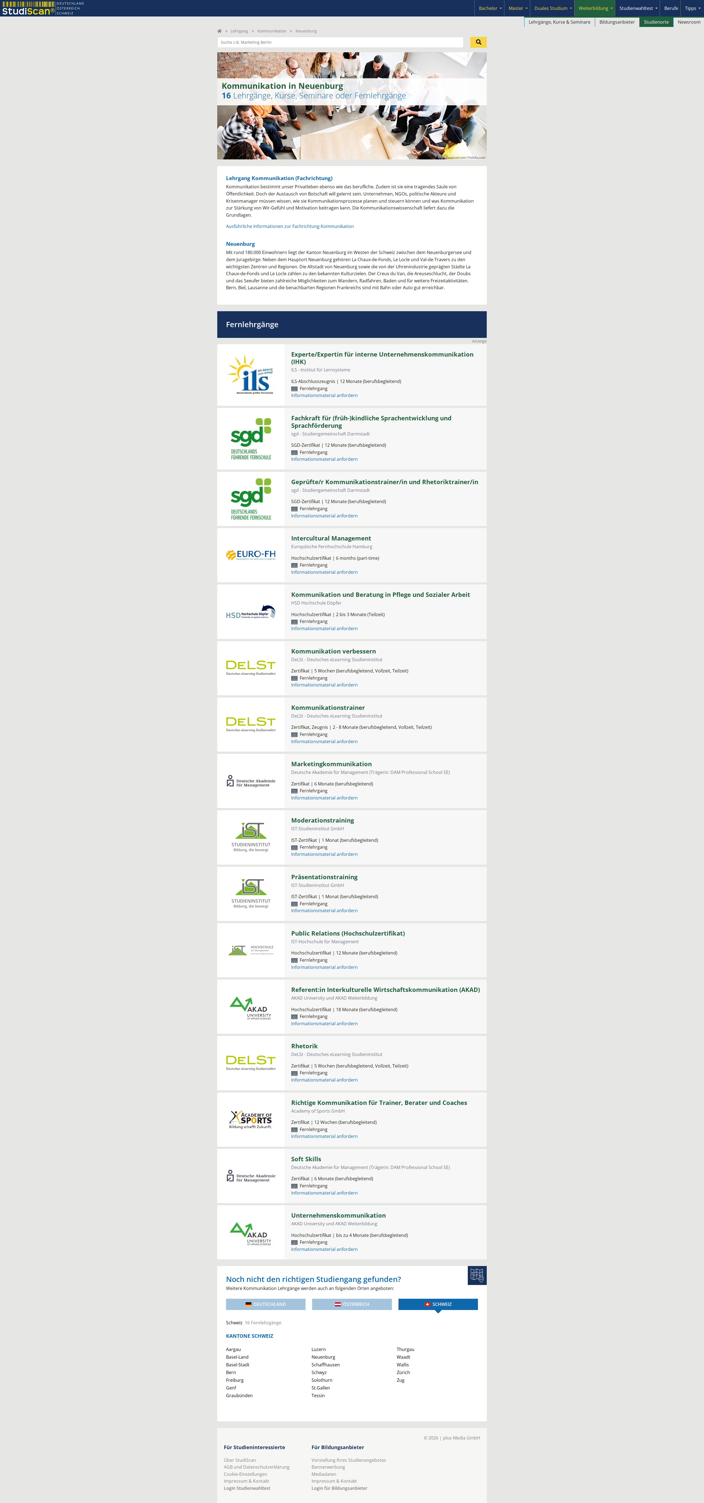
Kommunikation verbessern (333, 651)
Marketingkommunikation (331, 764)
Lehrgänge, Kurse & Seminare (559, 22)
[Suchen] (478, 42)
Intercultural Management (331, 538)
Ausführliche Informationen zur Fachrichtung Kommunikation (290, 226)
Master (516, 8)
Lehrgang (239, 31)
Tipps (690, 8)
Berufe (671, 8)
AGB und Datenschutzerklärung (257, 1467)
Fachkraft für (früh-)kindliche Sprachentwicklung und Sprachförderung (371, 422)
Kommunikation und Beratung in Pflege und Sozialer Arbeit (380, 594)
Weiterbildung (593, 8)
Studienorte (656, 22)
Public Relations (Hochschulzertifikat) (348, 933)
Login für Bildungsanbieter (339, 1488)
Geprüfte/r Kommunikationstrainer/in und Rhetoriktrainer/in (384, 482)
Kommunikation (272, 31)
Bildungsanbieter (617, 22)
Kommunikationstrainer (328, 707)
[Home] (219, 31)
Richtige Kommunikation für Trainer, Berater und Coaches (379, 1102)
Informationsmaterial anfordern (324, 395)
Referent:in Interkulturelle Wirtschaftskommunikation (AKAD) (385, 989)
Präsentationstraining (324, 877)
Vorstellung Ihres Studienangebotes (349, 1460)
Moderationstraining (322, 820)
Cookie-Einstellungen (245, 1474)
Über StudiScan (240, 1460)
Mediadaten (324, 1474)
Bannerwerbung (328, 1467)
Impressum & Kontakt (246, 1481)
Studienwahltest (636, 8)
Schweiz (442, 1304)
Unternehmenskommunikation (338, 1215)
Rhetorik (304, 1046)
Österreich (356, 1304)
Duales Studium (551, 8)
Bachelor (488, 8)
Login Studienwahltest (247, 1488)
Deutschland (270, 1304)
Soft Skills (306, 1159)
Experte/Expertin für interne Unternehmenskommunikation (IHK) (382, 358)
